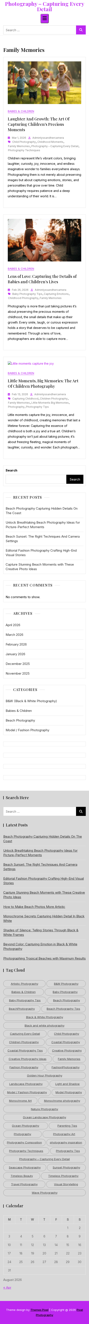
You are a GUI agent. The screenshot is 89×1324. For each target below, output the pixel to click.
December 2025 (18, 664)
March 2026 (14, 635)
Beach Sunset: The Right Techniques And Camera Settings (43, 538)
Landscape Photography (26, 1084)
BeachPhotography (22, 1008)
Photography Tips (37, 406)
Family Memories (19, 146)
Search (11, 470)
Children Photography (54, 398)
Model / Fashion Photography (27, 730)
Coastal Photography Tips (25, 1050)
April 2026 (13, 625)
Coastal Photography (65, 1042)
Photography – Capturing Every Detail (44, 6)
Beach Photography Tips (63, 1008)
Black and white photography (44, 1025)
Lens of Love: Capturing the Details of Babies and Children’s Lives (42, 279)
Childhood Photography (23, 298)
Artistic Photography (24, 983)
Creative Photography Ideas (27, 1059)
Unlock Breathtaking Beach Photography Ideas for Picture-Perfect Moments (43, 524)
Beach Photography (20, 720)
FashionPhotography (65, 1067)
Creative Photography (67, 1050)
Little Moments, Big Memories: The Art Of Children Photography (43, 383)
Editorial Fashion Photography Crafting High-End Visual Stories (41, 552)
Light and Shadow (67, 1084)
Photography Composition (24, 1142)
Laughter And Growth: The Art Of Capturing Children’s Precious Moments (38, 124)
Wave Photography (44, 1192)
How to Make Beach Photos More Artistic (34, 907)
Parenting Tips (67, 1125)
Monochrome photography (62, 1100)
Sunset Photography (66, 1167)
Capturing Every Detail (25, 1033)
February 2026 (16, 644)
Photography (16, 406)
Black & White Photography (44, 1017)
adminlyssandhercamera (48, 137)
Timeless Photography (63, 1176)
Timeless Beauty (22, 1176)
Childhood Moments (50, 141)
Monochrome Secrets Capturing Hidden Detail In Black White (43, 918)
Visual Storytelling (66, 1184)
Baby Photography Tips (27, 294)
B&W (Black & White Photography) (31, 701)
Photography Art (64, 1134)
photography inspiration (66, 1142)
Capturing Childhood (25, 398)
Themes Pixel (39, 1310)
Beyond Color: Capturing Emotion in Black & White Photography (40, 946)
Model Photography (69, 1092)
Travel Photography (24, 1184)
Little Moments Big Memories (50, 402)
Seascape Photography (25, 1167)
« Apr (7, 1287)
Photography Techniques (24, 150)
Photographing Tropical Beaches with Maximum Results (44, 958)
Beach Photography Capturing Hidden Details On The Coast (42, 510)
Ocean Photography (25, 1125)
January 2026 (15, 654)
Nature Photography (44, 1109)
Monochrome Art (20, 1100)
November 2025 (18, 673)
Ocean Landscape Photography (44, 1117)
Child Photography (24, 141)
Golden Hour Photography (44, 1075)
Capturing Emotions (56, 294)
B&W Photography (66, 983)
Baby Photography (65, 992)
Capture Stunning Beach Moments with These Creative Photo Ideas (40, 566)
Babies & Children (21, 111)
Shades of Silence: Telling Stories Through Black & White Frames (40, 932)
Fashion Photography (24, 1067)
